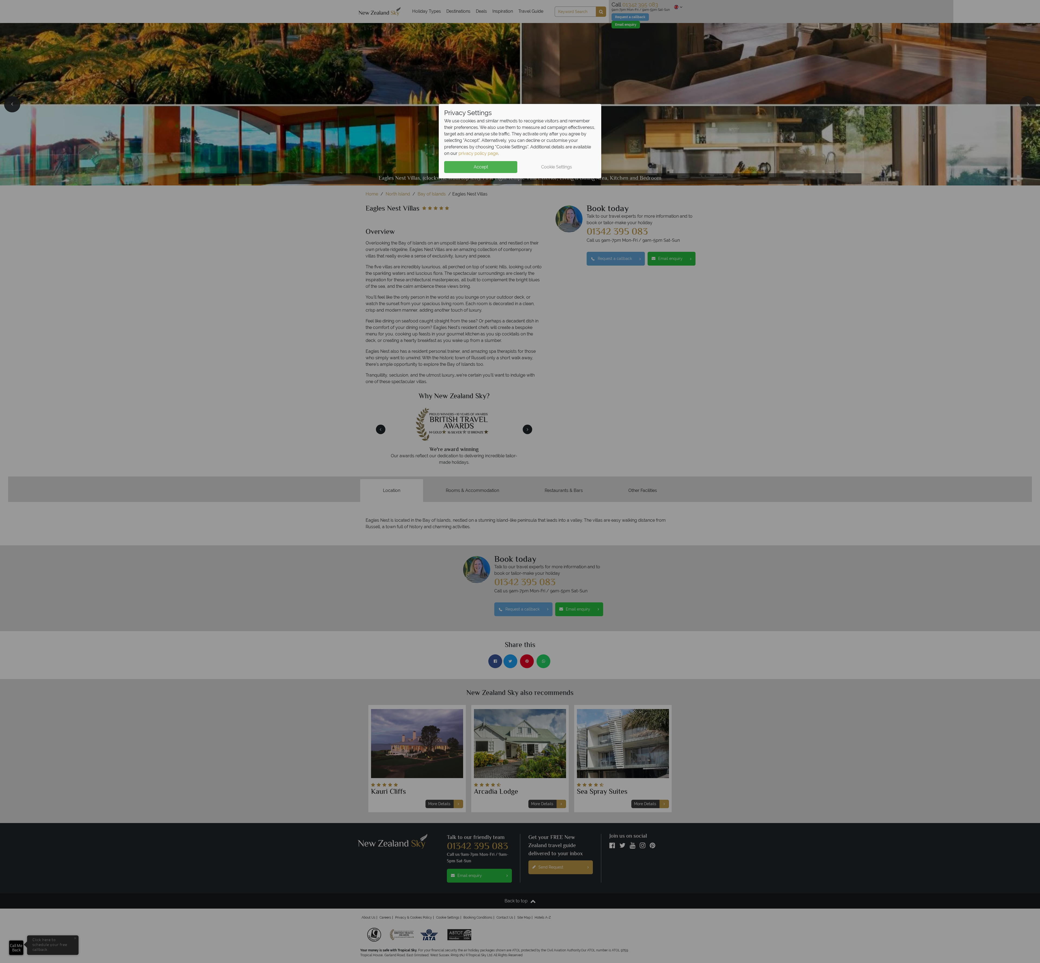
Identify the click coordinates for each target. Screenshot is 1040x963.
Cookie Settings (556, 166)
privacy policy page (478, 153)
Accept (481, 166)
